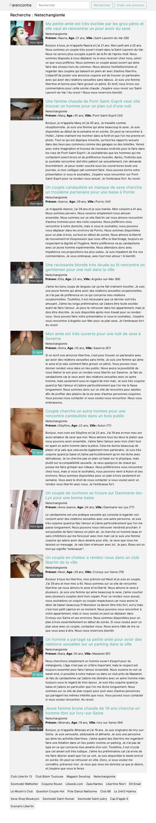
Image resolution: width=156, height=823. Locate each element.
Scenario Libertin (22, 806)
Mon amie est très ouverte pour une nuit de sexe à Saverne (93, 336)
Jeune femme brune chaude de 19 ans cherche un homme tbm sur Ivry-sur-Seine (92, 710)
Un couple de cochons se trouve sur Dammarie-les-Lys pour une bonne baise (94, 495)
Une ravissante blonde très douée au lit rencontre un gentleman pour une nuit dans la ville (95, 267)
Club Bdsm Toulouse (49, 776)
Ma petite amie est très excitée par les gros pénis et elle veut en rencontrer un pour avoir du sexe (94, 26)
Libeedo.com (74, 784)
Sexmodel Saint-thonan (58, 799)
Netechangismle (104, 776)
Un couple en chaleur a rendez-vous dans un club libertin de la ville (92, 560)
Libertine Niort (116, 784)
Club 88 (105, 791)
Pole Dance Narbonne (82, 791)
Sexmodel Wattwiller (24, 784)
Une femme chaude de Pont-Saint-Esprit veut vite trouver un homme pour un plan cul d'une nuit (92, 103)
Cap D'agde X (119, 799)
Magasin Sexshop (78, 776)
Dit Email (135, 784)
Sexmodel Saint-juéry (92, 799)
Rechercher (102, 5)
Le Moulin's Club (22, 791)
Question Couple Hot (50, 791)
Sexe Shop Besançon (25, 799)
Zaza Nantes (94, 784)
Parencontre (21, 5)
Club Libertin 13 (21, 776)
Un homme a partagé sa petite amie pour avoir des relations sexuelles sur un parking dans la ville (93, 641)
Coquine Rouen (51, 784)
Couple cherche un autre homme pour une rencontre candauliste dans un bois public (85, 413)
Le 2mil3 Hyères (125, 791)
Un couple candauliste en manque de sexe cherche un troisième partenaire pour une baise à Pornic (93, 189)
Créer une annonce (130, 5)
